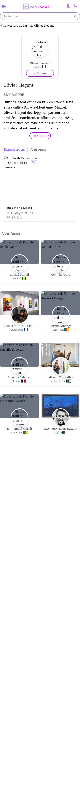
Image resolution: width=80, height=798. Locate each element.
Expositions (14, 149)
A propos (38, 149)
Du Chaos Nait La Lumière (21, 208)
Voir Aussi (11, 233)
